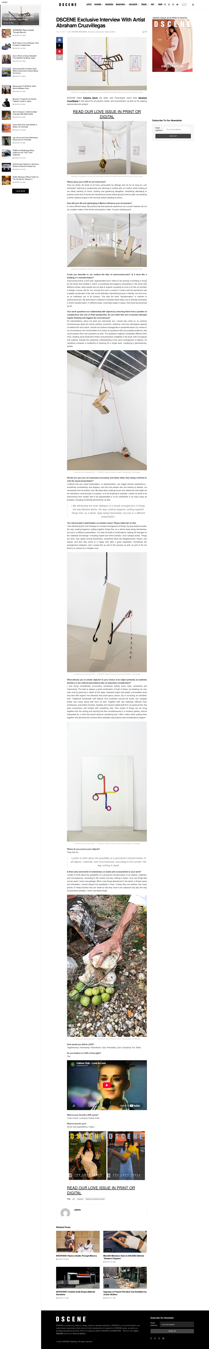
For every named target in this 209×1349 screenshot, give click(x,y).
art (74, 1199)
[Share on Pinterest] (59, 51)
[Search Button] (193, 4)
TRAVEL (144, 4)
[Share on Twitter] (59, 46)
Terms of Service (78, 1333)
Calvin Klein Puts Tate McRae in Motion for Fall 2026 (25, 125)
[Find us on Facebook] (165, 4)
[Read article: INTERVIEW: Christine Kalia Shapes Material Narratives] (78, 1278)
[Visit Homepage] (67, 5)
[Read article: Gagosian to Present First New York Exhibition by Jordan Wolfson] (125, 1278)
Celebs (108, 1250)
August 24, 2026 (110, 1262)
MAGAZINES (120, 4)
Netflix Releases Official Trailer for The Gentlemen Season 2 (26, 178)
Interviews (100, 32)
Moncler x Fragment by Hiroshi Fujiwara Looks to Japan (24, 100)
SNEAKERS (109, 4)
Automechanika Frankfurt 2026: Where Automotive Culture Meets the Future (25, 70)
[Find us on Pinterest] (177, 4)
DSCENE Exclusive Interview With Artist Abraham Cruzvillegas (19, 18)
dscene (80, 1199)
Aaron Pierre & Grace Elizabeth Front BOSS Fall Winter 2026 (25, 57)
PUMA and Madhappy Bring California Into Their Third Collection (23, 152)
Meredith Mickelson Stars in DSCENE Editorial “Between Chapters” (123, 1257)
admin (77, 1209)
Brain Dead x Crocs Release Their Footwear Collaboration (26, 44)
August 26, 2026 (63, 1259)
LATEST (89, 4)
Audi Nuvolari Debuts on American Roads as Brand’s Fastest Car (26, 165)
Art (69, 32)
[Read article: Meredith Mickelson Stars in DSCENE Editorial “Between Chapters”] (125, 1242)
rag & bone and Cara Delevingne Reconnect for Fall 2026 (25, 138)
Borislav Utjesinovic (66, 1286)
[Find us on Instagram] (173, 4)
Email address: (159, 129)
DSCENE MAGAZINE (79, 32)
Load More (20, 191)
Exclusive (91, 32)
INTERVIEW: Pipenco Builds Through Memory (23, 31)
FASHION (97, 4)
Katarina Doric (110, 32)
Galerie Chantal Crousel (95, 1199)
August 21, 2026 (63, 1298)
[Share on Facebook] (59, 40)
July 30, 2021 (61, 32)
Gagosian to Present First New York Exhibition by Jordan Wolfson (125, 1293)
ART (152, 4)
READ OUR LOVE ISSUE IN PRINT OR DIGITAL (107, 114)
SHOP (160, 4)
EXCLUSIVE (133, 4)
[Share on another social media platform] (59, 57)
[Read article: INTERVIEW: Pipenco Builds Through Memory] (78, 1242)
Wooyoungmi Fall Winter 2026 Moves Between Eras (24, 87)
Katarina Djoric (90, 97)
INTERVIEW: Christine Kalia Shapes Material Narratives (75, 1293)
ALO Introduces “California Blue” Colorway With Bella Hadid (25, 113)
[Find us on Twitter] (169, 4)
